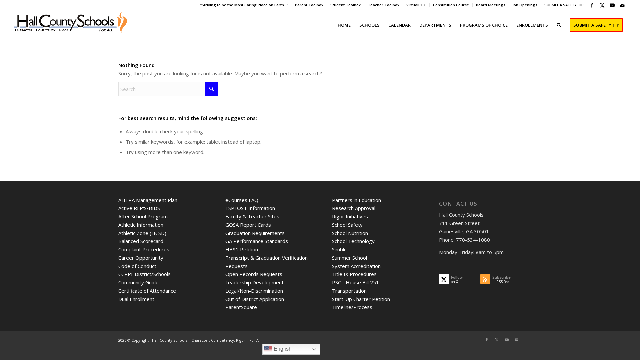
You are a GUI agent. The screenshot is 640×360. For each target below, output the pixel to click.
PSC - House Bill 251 (355, 282)
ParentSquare (241, 307)
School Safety (347, 224)
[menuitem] (309, 5)
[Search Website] (558, 25)
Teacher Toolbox (383, 4)
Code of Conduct (137, 266)
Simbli (338, 249)
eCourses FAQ (241, 200)
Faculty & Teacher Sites (252, 216)
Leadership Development (254, 282)
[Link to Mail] (622, 5)
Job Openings (524, 4)
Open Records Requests (253, 274)
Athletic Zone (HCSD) (142, 233)
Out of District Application (254, 299)
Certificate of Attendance (147, 290)
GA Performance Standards (256, 241)
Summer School (349, 257)
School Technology (353, 241)
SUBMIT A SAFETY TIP (564, 4)
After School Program (143, 216)
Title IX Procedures (354, 274)
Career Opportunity (140, 257)
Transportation (349, 290)
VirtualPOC (416, 4)
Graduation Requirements (255, 233)
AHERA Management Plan (147, 200)
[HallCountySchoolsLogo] (71, 25)
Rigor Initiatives (350, 216)
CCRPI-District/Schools (144, 274)
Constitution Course (451, 4)
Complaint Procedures (143, 249)
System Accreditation (356, 266)
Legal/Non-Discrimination (254, 290)
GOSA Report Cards (248, 224)
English (282, 349)
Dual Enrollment (136, 299)
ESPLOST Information (250, 208)
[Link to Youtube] (612, 5)
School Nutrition (350, 233)
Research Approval (353, 208)
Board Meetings (490, 4)
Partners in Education (356, 200)
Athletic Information (140, 224)
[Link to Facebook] (592, 5)
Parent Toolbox (309, 4)
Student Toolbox (345, 4)
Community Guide (138, 282)
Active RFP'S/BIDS (139, 208)
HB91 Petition (241, 249)
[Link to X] (602, 5)
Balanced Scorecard (140, 241)
